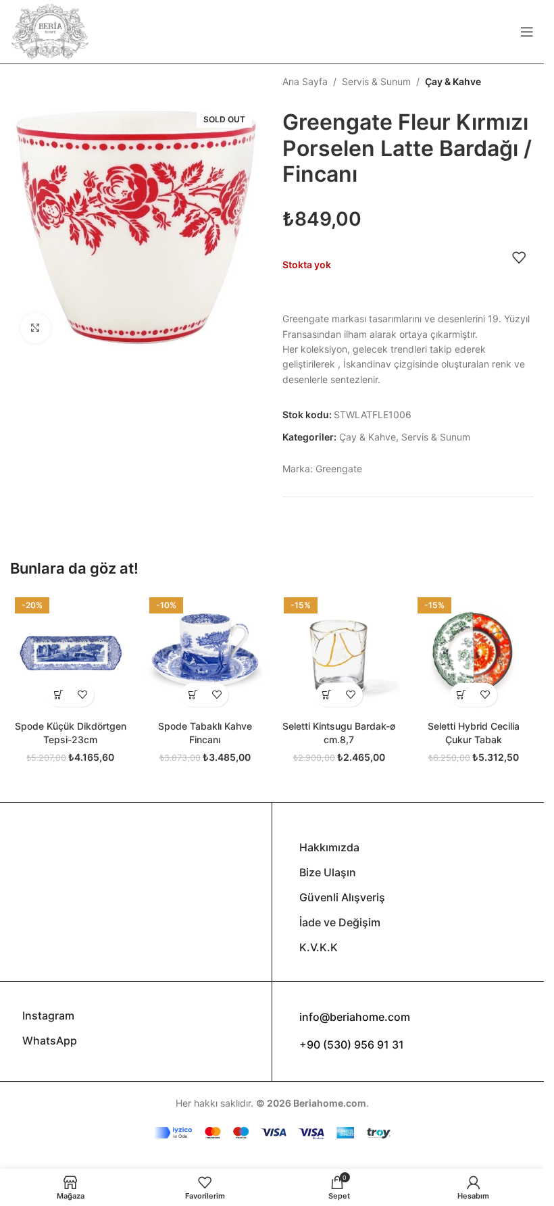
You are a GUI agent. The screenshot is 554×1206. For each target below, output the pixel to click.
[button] (58, 695)
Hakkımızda (329, 847)
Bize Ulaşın (327, 872)
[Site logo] (50, 30)
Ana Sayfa (305, 81)
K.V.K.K (318, 947)
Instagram (48, 1015)
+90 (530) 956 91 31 (351, 1044)
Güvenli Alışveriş (342, 897)
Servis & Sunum (376, 81)
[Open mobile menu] (526, 31)
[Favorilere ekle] (519, 257)
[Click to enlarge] (35, 328)
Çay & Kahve (453, 81)
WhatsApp (49, 1040)
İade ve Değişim (339, 922)
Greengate (339, 468)
